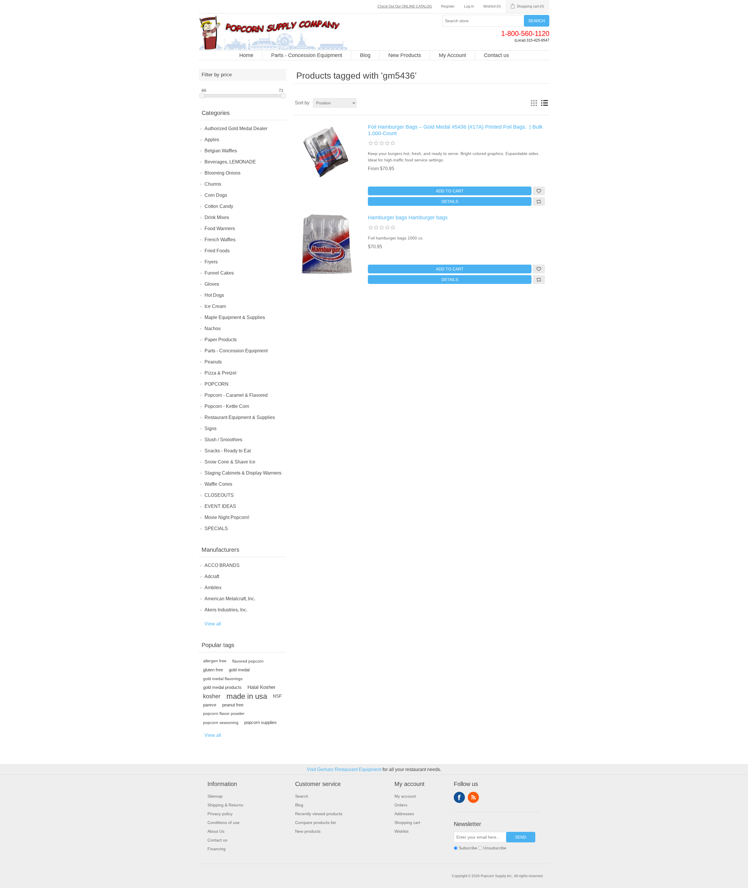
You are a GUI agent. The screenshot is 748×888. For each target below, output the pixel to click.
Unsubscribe (494, 848)
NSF (277, 696)
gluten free (213, 669)
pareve (209, 704)
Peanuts (213, 361)
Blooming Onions (222, 172)
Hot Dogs (214, 295)
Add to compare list (539, 201)
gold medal (239, 669)
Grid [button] (533, 103)
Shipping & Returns (225, 805)
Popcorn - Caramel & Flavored (236, 395)
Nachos (213, 328)
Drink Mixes (217, 217)
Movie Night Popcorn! (227, 517)
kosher (212, 696)
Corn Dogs (216, 195)
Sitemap (215, 796)
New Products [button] (404, 55)
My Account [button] (452, 55)
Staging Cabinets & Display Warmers (243, 472)
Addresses (404, 813)
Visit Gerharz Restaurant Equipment (344, 769)
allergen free (214, 661)
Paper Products (221, 339)
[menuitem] (246, 55)
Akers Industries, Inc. (226, 609)
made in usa (246, 696)
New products (308, 831)
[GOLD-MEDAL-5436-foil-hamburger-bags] (327, 153)
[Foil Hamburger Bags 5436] (327, 244)
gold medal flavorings (223, 678)
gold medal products (222, 687)
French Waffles (220, 239)
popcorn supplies (260, 722)
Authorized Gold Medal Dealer (236, 128)
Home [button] (246, 55)
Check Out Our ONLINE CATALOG (405, 6)
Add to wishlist (539, 191)
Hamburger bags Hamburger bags (408, 217)
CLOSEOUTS (219, 495)
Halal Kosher (261, 687)
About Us (215, 831)
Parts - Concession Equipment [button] (306, 55)
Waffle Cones (218, 484)
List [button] (544, 103)
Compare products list (315, 822)
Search (536, 20)
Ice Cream (215, 306)
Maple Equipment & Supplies (235, 317)
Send (520, 837)
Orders (400, 805)
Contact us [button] (496, 55)
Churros (213, 184)
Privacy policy (220, 813)
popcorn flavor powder (224, 713)
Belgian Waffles (221, 150)
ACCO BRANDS (222, 565)
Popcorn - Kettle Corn (227, 406)
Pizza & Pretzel (220, 372)
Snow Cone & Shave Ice (230, 461)
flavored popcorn (248, 661)
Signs (211, 428)
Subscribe (468, 848)
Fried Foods (217, 250)
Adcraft (212, 576)
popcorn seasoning (220, 722)
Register (448, 6)
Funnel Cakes (219, 272)
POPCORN (216, 384)
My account (405, 796)
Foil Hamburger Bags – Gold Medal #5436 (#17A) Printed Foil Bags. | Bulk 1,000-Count (455, 130)
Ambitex (213, 587)
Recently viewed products (318, 813)
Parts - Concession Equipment (236, 350)
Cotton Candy (219, 206)
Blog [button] (365, 55)
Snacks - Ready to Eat (228, 450)
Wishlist (401, 831)
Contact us (217, 840)
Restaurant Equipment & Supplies (240, 417)
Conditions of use (223, 822)
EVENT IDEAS (220, 506)
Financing (216, 848)
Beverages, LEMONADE (230, 161)
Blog (299, 805)
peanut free (232, 704)
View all (213, 623)
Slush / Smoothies (223, 439)
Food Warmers (220, 228)
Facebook (459, 797)
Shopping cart (407, 822)
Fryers (211, 261)
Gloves (212, 284)
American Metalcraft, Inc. (230, 598)
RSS (473, 797)
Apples (212, 139)
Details (449, 201)
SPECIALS (216, 528)
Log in (469, 6)
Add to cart (450, 191)
